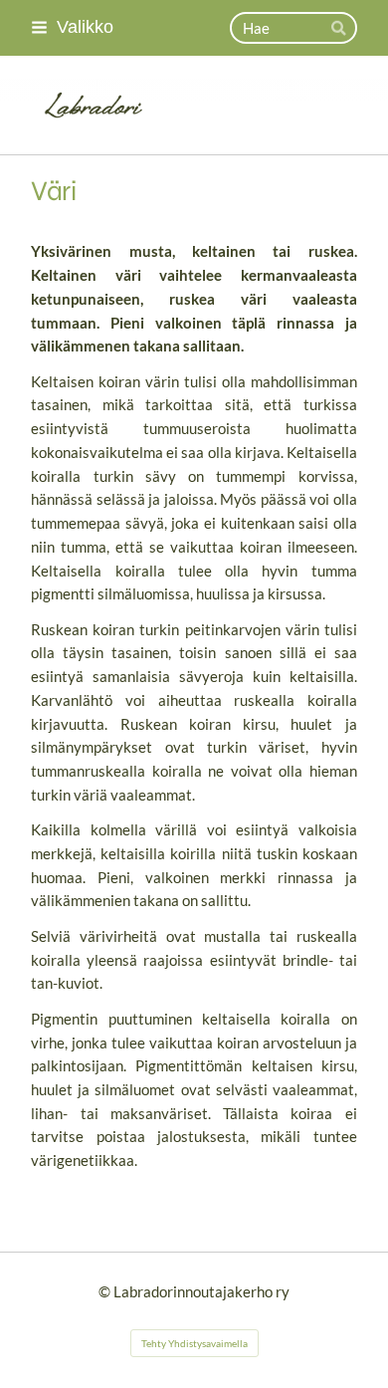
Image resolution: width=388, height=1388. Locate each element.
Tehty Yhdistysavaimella (194, 1343)
